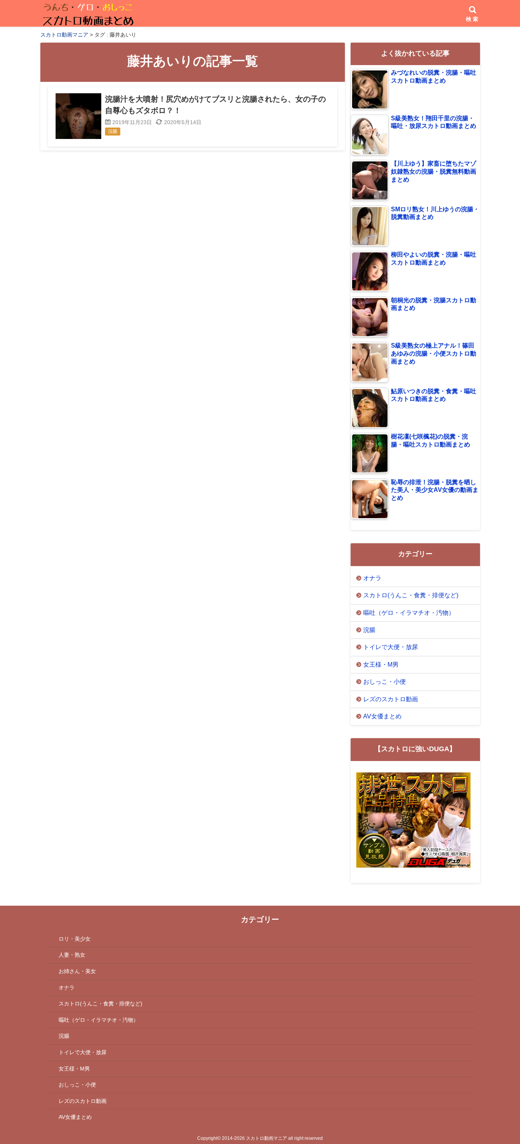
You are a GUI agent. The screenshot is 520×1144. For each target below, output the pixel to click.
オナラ (372, 578)
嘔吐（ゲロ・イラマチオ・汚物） (409, 612)
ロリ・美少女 (75, 939)
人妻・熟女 (72, 955)
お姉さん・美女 (77, 971)
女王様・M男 (381, 664)
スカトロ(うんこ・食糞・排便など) (410, 595)
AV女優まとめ (382, 716)
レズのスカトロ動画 (390, 699)
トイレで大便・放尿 (390, 647)
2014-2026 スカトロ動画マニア (254, 1138)
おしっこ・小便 (384, 681)
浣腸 (369, 630)
